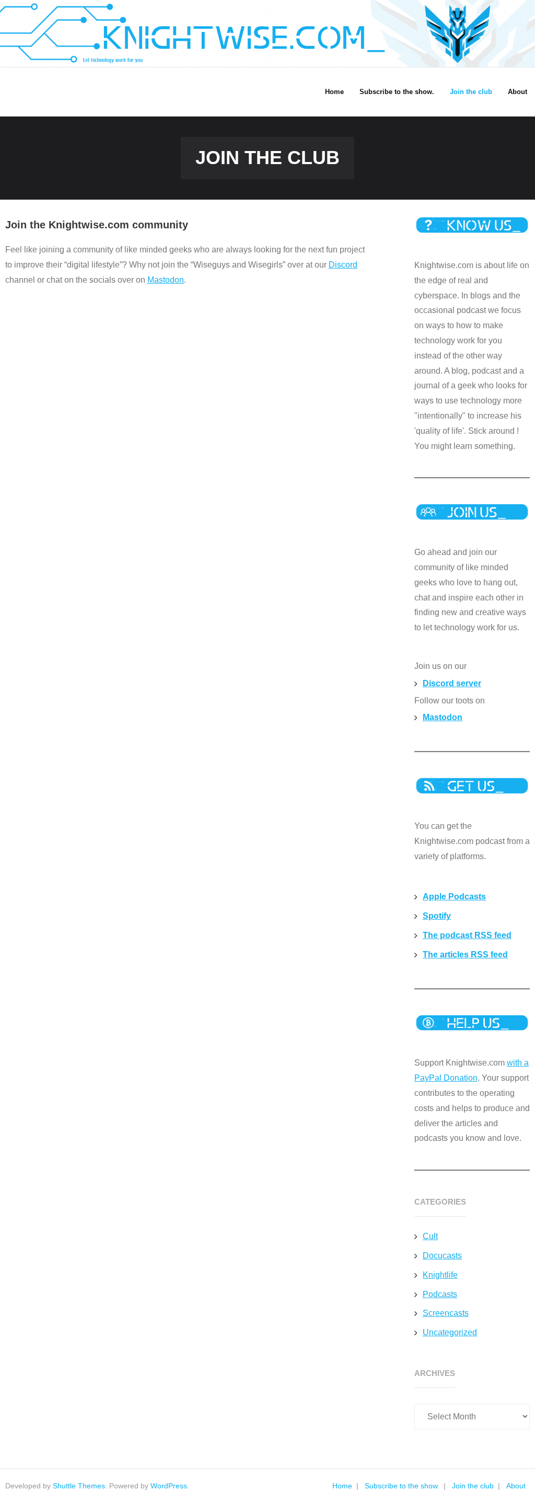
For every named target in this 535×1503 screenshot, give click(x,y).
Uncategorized (450, 1332)
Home (342, 1486)
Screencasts (446, 1313)
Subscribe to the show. (402, 1486)
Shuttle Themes (79, 1486)
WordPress (168, 1486)
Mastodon (165, 279)
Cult (430, 1236)
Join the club (473, 1486)
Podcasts (440, 1294)
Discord (343, 264)
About (516, 1486)
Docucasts (442, 1255)
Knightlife (440, 1274)
